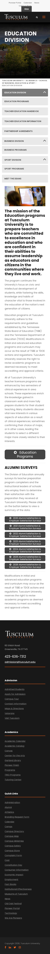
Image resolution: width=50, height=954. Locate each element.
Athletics (9, 812)
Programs (10, 770)
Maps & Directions (14, 708)
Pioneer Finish (12, 765)
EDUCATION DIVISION (15, 92)
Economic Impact (14, 874)
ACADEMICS (31, 80)
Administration (12, 802)
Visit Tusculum (12, 718)
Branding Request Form (17, 816)
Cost (7, 860)
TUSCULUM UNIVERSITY (13, 80)
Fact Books (10, 884)
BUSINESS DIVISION (14, 141)
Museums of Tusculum (16, 893)
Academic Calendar (15, 741)
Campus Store (25, 6)
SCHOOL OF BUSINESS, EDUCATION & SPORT (24, 81)
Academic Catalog (14, 746)
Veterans (9, 713)
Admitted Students (14, 689)
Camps (8, 826)
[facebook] (5, 947)
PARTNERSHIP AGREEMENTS (18, 131)
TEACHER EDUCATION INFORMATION (22, 121)
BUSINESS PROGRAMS (15, 149)
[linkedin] (10, 947)
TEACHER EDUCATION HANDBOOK (21, 111)
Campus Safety (13, 845)
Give (26, 9)
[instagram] (20, 947)
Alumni (8, 807)
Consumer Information (17, 869)
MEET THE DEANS (12, 178)
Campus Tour (12, 698)
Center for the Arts (15, 755)
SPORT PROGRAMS (14, 168)
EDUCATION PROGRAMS (16, 101)
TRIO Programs (13, 774)
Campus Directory (14, 831)
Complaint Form (13, 855)
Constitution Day (13, 865)
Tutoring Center (13, 779)
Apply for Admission (15, 694)
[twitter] (15, 947)
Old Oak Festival (13, 903)
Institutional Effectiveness (18, 889)
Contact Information (15, 703)
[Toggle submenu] (45, 93)
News (36, 2)
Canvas (9, 750)
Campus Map (12, 836)
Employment (11, 879)
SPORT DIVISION (12, 160)
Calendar (28, 2)
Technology (11, 913)
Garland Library (13, 760)
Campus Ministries (14, 841)
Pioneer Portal (15, 2)
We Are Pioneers (13, 918)
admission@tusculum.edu (20, 662)
